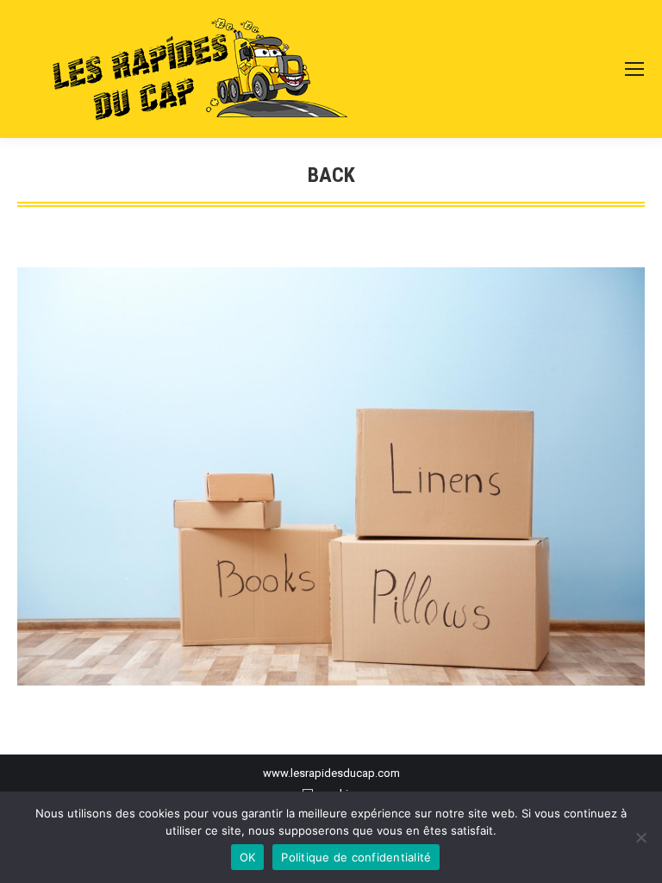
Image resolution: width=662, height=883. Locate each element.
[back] (331, 476)
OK (248, 857)
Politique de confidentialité (356, 857)
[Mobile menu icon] (634, 69)
